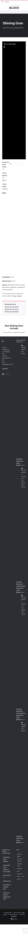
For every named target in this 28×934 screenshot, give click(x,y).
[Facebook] (2, 385)
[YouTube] (6, 385)
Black (18, 871)
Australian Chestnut (19, 860)
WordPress (13, 916)
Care (23, 876)
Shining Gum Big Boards (12, 311)
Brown (18, 876)
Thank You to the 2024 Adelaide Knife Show (6, 896)
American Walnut (19, 855)
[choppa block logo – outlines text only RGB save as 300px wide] (14, 5)
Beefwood (19, 868)
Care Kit (19, 879)
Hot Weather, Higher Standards (6, 859)
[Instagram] (4, 385)
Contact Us (5, 368)
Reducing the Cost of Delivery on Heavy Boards (6, 868)
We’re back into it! (7, 876)
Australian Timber (19, 865)
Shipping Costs (7, 881)
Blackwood (19, 873)
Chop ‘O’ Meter (17, 296)
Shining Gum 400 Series (12, 309)
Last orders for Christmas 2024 (6, 886)
